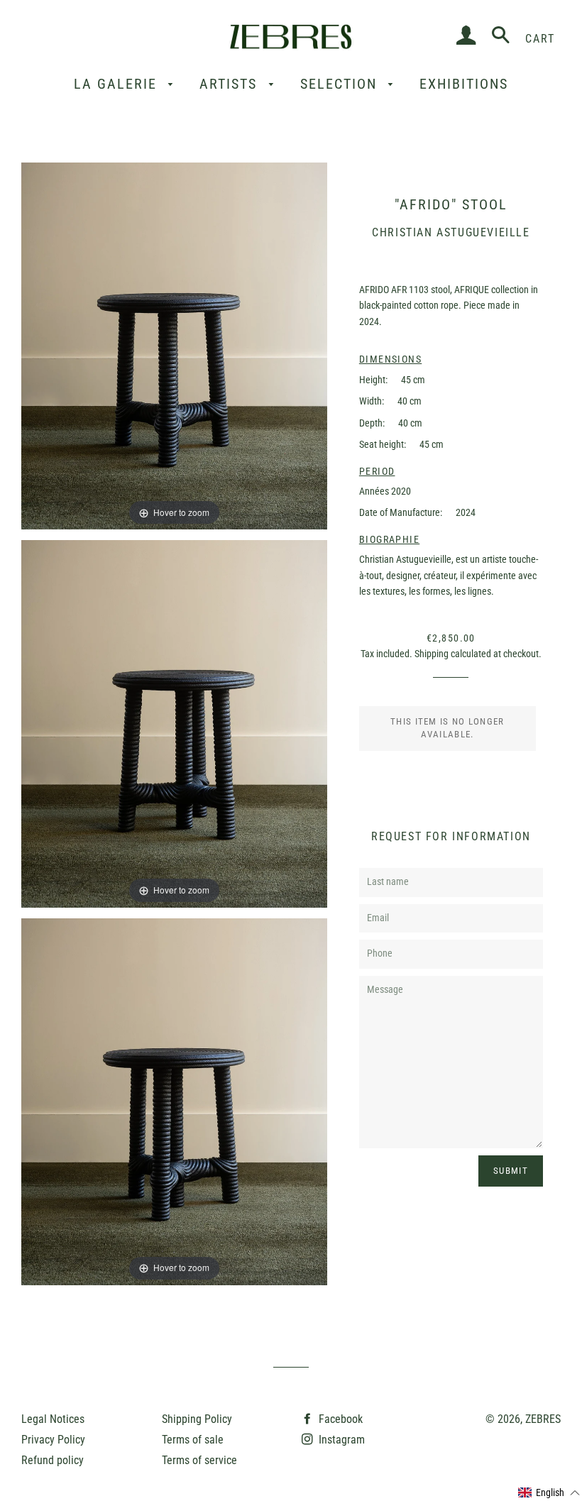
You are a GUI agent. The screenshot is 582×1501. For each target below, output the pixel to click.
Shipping (431, 654)
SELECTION (341, 83)
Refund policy (52, 1460)
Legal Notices (52, 1419)
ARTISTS (230, 83)
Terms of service (199, 1460)
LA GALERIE (118, 83)
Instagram (340, 1439)
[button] (549, 1493)
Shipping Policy (197, 1419)
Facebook (339, 1419)
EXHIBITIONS (463, 83)
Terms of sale (193, 1439)
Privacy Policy (53, 1439)
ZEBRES (543, 1419)
